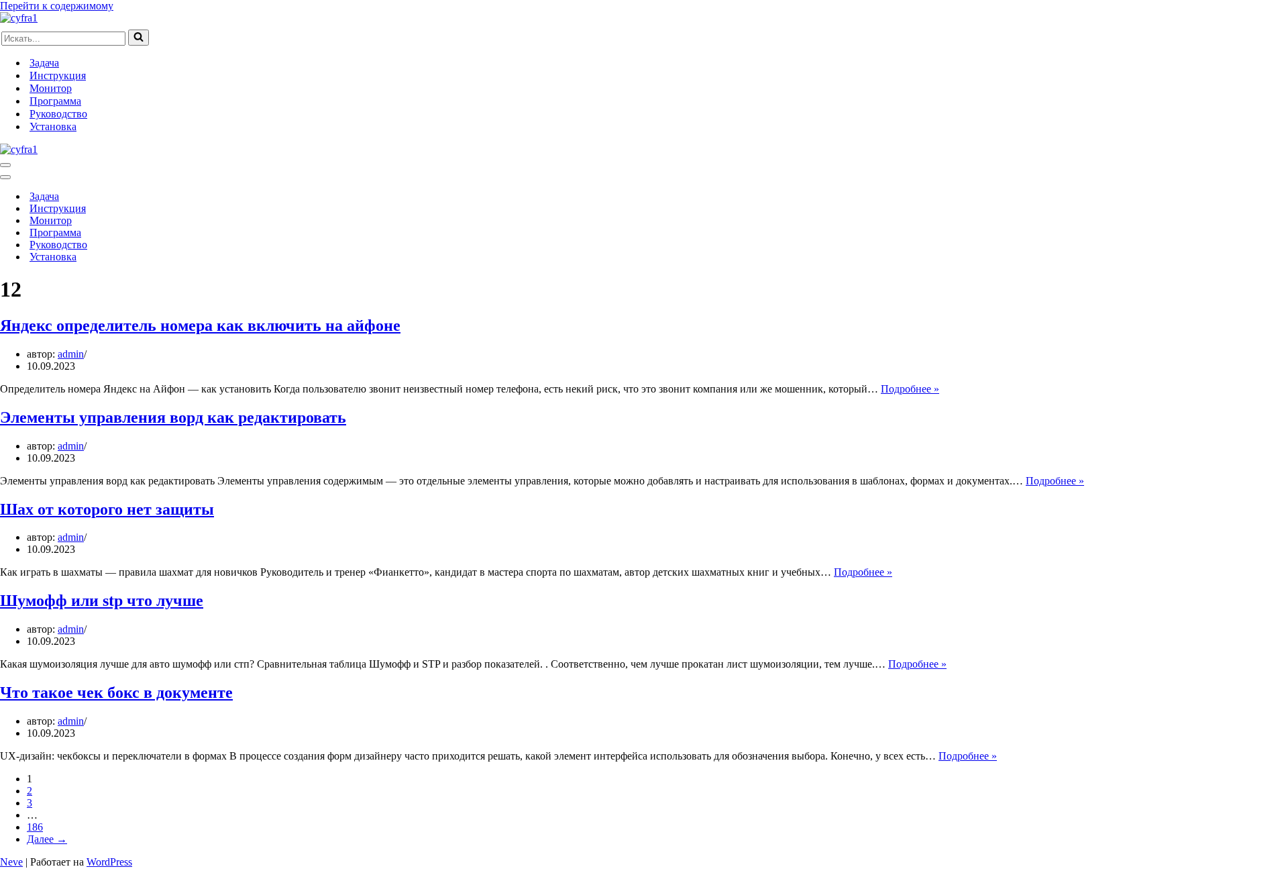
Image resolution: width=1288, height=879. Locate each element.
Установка (53, 126)
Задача (44, 62)
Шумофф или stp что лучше (101, 600)
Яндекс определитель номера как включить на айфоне (200, 325)
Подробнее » (910, 389)
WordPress (109, 862)
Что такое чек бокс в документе (116, 692)
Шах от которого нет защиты (107, 509)
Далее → (47, 839)
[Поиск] (138, 38)
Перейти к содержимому (56, 5)
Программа (55, 101)
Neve (11, 862)
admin (71, 354)
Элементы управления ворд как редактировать (173, 417)
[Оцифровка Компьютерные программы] (19, 17)
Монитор (51, 88)
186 (35, 827)
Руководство (58, 113)
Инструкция (58, 75)
